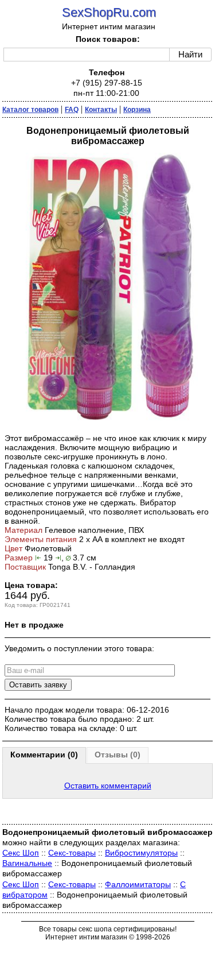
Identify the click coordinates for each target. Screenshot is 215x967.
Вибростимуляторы (141, 852)
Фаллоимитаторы (138, 884)
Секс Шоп (20, 852)
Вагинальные (27, 863)
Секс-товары (72, 852)
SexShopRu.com (109, 12)
